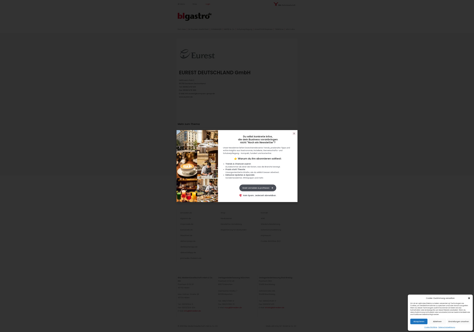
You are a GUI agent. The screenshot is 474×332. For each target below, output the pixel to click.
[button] (469, 298)
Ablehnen (437, 321)
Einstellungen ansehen (458, 321)
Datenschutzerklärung (446, 327)
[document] (237, 166)
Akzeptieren (418, 321)
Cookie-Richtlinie (430, 327)
